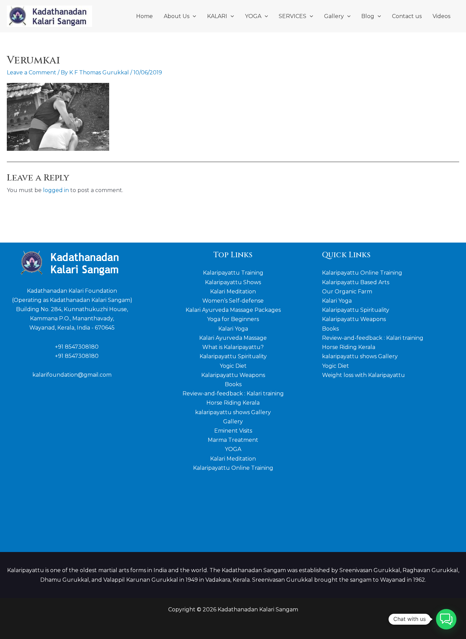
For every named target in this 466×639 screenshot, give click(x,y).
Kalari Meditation (233, 291)
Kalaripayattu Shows (233, 282)
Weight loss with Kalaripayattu (363, 375)
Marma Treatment (233, 440)
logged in (56, 190)
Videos (441, 16)
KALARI (217, 16)
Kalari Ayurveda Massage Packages (233, 310)
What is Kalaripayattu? (233, 347)
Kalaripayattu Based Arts (355, 282)
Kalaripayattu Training (233, 273)
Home (144, 16)
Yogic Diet (233, 366)
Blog (367, 16)
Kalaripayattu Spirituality (233, 356)
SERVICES (292, 16)
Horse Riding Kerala (233, 403)
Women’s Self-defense (233, 300)
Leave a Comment (31, 72)
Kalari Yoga (233, 328)
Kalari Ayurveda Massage (233, 338)
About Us (176, 16)
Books (233, 384)
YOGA (253, 16)
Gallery (334, 16)
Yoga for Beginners (233, 319)
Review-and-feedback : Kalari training (233, 393)
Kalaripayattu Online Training (233, 468)
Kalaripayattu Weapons (233, 375)
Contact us (407, 16)
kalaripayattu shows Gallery (233, 412)
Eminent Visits (233, 430)
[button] (192, 16)
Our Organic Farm (347, 291)
